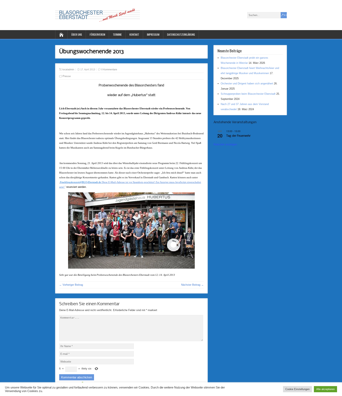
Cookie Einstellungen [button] (297, 389)
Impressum (153, 34)
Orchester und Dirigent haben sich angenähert (247, 83)
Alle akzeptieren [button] (325, 389)
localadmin (68, 69)
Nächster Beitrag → (192, 284)
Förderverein (97, 34)
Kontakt (134, 34)
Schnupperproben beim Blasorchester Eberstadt (248, 93)
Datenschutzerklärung (181, 34)
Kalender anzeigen (225, 144)
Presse (67, 76)
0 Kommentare (109, 69)
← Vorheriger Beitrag (71, 284)
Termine (117, 34)
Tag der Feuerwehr (238, 135)
